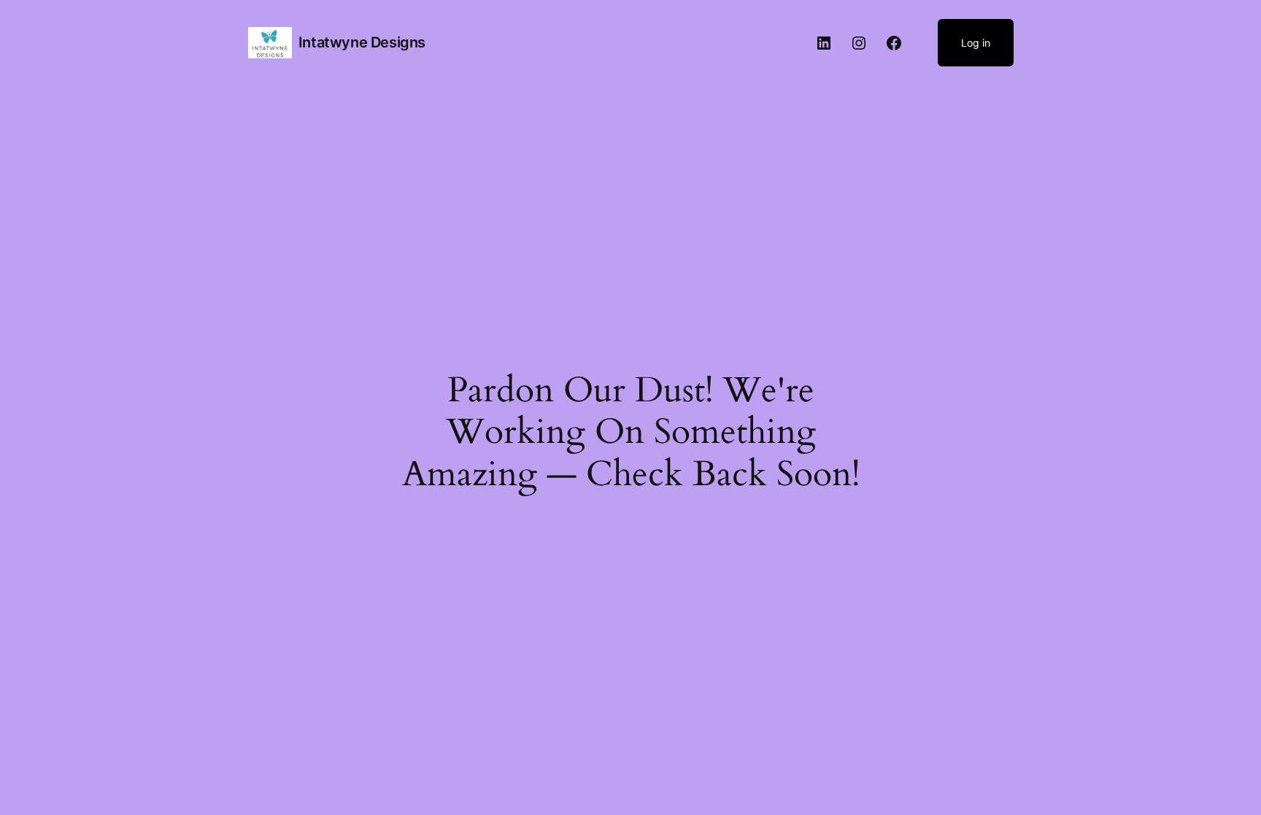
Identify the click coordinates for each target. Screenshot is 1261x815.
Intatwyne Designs (361, 42)
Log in (975, 42)
